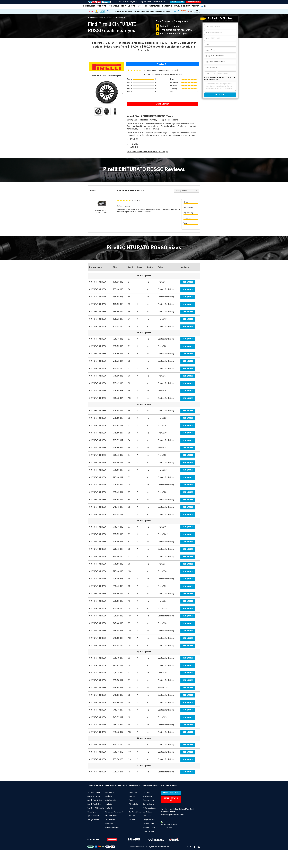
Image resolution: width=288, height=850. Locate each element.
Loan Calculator (148, 831)
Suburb (208, 44)
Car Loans (146, 792)
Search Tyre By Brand (94, 804)
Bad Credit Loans (149, 828)
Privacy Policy (133, 804)
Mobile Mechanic (111, 816)
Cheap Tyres (91, 812)
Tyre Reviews (114, 6)
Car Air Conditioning (112, 828)
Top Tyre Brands (93, 820)
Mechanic (108, 796)
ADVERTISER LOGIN (171, 793)
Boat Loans (147, 816)
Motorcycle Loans (149, 808)
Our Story (132, 820)
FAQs (131, 800)
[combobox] (223, 50)
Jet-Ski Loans (148, 812)
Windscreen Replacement (114, 812)
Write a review (162, 104)
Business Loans (148, 800)
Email (207, 32)
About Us (132, 796)
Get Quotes (188, 282)
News (131, 808)
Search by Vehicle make (95, 808)
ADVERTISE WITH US (193, 2)
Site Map (132, 816)
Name (207, 26)
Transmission (110, 820)
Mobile (208, 38)
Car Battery (109, 804)
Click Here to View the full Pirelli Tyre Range (147, 152)
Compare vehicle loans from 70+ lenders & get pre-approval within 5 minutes (142, 11)
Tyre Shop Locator (93, 792)
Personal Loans (148, 824)
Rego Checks (109, 792)
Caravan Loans (148, 804)
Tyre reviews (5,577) (94, 816)
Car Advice (178, 6)
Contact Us (133, 792)
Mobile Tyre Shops (93, 796)
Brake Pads (109, 824)
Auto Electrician (110, 800)
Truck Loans (147, 796)
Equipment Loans (149, 820)
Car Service (109, 808)
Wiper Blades (155, 6)
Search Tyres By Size (94, 800)
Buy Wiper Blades (135, 812)
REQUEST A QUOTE (177, 2)
